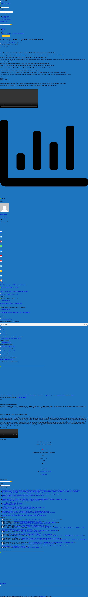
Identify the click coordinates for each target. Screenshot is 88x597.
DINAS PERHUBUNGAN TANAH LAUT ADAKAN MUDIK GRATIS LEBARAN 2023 (32, 524)
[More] (1, 279)
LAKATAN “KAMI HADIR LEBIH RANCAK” (31, 531)
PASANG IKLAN (5, 17)
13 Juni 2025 (3, 306)
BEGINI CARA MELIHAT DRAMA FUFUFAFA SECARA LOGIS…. (26, 547)
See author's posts (3, 217)
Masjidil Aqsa (3, 583)
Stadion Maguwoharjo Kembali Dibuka (19, 537)
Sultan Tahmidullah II (22, 397)
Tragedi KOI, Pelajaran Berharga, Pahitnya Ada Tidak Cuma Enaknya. (38, 543)
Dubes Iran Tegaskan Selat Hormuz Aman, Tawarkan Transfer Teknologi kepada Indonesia (23, 500)
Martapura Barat (61, 395)
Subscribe (3, 25)
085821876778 (45, 474)
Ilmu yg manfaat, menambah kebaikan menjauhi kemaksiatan (16, 496)
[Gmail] (1, 259)
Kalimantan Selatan (24, 395)
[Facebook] (1, 230)
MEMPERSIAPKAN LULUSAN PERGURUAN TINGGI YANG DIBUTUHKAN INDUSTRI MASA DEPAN (51, 542)
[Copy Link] (1, 269)
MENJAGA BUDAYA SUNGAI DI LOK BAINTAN (11, 303)
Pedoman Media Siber (6, 19)
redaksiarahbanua (4, 42)
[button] (0, 23)
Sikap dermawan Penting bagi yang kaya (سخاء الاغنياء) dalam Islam (17, 506)
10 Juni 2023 (12, 42)
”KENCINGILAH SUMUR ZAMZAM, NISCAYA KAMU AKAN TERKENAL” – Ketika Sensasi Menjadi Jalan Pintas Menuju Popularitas (31, 494)
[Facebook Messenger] (1, 249)
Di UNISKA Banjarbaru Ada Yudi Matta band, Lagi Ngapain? (28, 521)
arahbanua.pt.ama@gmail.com (45, 471)
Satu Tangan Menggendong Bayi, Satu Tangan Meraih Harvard (16, 502)
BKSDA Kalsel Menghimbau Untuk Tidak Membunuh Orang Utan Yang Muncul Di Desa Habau (30, 534)
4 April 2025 (4, 315)
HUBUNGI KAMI (44, 469)
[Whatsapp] (1, 245)
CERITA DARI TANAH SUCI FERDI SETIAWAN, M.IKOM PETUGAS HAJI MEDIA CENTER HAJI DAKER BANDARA (27, 498)
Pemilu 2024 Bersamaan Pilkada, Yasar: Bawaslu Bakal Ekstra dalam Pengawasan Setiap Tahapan (36, 520)
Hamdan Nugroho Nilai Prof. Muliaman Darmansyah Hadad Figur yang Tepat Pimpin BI (22, 492)
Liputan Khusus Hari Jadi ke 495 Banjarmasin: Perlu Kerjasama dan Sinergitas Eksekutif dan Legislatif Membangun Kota (30, 530)
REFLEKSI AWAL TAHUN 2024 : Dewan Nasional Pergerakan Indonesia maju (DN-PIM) (46, 545)
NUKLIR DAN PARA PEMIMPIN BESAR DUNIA (12, 503)
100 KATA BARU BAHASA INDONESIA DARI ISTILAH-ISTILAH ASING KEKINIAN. (38, 522)
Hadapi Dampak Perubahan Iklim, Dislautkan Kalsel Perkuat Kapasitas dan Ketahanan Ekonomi (24, 515)
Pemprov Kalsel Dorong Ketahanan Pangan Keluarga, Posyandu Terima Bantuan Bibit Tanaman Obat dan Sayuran (28, 512)
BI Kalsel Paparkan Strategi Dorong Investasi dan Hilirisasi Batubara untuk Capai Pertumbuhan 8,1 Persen (26, 514)
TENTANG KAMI (5, 16)
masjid (9, 395)
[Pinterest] (1, 240)
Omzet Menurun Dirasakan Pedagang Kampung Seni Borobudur (15, 312)
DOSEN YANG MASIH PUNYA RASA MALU (11, 504)
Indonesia (31, 395)
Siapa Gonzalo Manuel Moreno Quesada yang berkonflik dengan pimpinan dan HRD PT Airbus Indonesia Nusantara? (55, 535)
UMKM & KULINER (6, 36)
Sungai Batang (48, 395)
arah (44, 450)
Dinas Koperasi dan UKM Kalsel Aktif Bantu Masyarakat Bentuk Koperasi (19, 508)
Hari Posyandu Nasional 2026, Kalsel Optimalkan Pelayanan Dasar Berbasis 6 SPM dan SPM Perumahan (26, 511)
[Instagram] (1, 264)
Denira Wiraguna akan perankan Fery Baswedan (33, 525)
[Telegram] (1, 274)
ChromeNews (42, 596)
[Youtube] (1, 254)
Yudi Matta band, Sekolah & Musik (30, 533)
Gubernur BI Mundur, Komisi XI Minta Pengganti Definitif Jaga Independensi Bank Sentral (23, 495)
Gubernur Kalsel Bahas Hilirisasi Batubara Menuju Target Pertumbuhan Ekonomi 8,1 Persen (23, 510)
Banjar (72, 395)
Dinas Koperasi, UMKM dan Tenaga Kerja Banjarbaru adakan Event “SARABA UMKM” (33, 526)
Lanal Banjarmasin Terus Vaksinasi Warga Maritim (14, 546)
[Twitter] (1, 235)
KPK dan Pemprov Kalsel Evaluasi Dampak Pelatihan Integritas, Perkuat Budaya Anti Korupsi (23, 507)
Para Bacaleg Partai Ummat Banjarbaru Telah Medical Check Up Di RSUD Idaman (40, 538)
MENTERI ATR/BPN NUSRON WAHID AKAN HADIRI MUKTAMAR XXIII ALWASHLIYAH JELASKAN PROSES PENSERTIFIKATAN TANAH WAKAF (34, 499)
